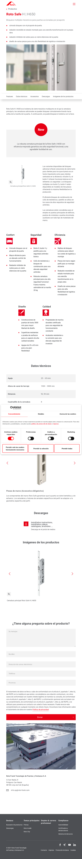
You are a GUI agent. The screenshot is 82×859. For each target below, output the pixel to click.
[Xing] (64, 844)
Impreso (51, 850)
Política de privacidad (40, 710)
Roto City (27, 831)
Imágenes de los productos (63, 96)
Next (74, 463)
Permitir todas (67, 448)
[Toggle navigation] (74, 4)
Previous (7, 463)
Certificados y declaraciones (63, 829)
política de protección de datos (41, 424)
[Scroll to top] (77, 854)
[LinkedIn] (74, 844)
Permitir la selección (41, 448)
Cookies (73, 850)
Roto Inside (27, 828)
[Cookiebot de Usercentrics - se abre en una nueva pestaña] (11, 407)
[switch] (31, 438)
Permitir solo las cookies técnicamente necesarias (15, 448)
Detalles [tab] (41, 414)
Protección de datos (62, 850)
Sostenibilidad (63, 825)
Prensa (26, 825)
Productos (12, 9)
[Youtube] (69, 844)
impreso (56, 424)
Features (9, 96)
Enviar (40, 717)
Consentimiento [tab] (14, 414)
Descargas (46, 96)
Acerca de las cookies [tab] (68, 414)
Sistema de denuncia (65, 834)
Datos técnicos (21, 96)
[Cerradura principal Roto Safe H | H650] (11, 182)
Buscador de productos (14, 825)
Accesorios (34, 96)
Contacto (44, 850)
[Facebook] (60, 844)
